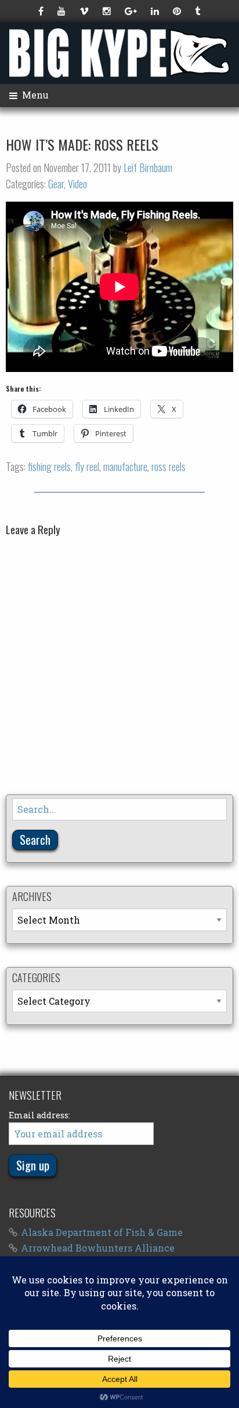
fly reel (87, 466)
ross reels (168, 466)
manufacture (125, 466)
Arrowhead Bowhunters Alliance (98, 1248)
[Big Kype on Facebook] (42, 11)
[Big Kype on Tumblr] (198, 11)
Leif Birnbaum (148, 167)
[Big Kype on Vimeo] (85, 11)
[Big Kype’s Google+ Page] (132, 11)
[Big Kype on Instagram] (108, 11)
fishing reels (49, 466)
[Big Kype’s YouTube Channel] (63, 11)
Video (77, 183)
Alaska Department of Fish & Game (102, 1232)
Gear (56, 183)
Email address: (39, 1115)
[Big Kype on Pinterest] (178, 11)
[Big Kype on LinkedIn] (156, 11)
